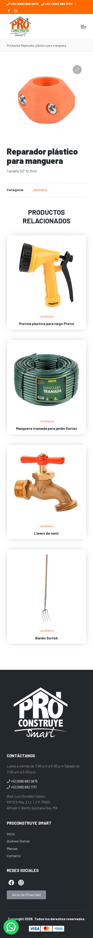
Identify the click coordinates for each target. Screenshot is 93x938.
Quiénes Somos (18, 841)
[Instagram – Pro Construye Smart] (16, 10)
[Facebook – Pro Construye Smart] (9, 10)
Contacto (14, 856)
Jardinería (39, 190)
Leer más (46, 311)
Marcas (12, 848)
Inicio (11, 834)
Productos (13, 45)
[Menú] (83, 26)
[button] (77, 69)
